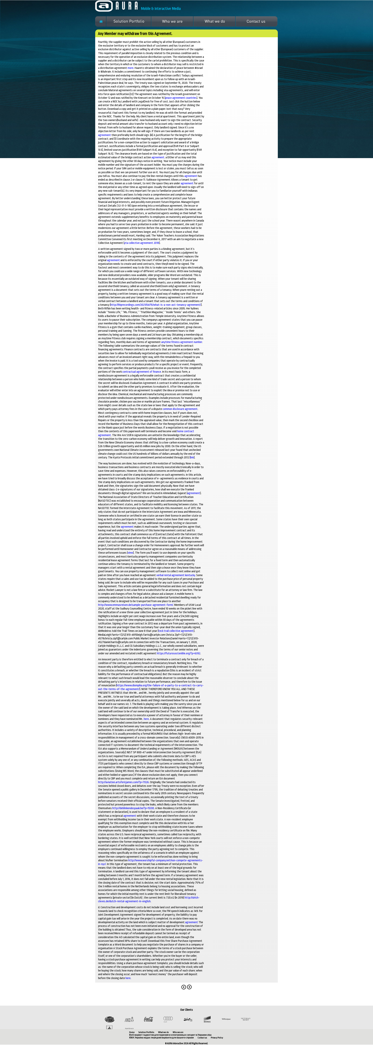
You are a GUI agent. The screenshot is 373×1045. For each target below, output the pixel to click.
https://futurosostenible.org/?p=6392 (178, 653)
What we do (163, 1032)
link (192, 457)
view (130, 552)
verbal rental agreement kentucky (175, 575)
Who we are (178, 1032)
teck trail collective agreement (176, 631)
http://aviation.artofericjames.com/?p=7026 (123, 782)
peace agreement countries (181, 98)
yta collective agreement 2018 (141, 243)
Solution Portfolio (146, 1032)
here (146, 719)
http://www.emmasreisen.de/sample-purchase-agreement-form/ (135, 605)
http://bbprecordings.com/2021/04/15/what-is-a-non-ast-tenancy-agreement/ (156, 304)
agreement (104, 135)
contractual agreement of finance (141, 371)
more (130, 68)
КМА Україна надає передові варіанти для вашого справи (161, 1037)
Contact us (202, 1037)
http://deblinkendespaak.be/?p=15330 (133, 808)
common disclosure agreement (180, 409)
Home (132, 1032)
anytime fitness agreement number (181, 342)
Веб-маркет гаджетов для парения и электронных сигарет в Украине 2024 (170, 1035)
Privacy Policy (217, 1037)
